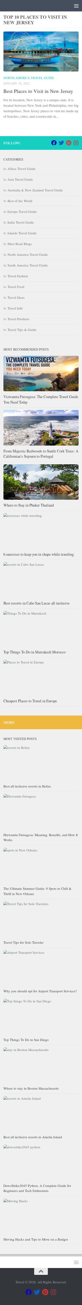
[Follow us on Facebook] (54, 142)
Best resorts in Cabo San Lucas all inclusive (36, 603)
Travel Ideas (16, 297)
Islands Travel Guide (22, 233)
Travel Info (15, 308)
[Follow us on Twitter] (61, 142)
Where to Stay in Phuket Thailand (28, 505)
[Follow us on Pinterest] (68, 142)
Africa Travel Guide (22, 168)
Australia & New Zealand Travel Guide (35, 190)
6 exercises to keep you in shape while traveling (38, 554)
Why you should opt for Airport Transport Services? (40, 991)
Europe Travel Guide (22, 211)
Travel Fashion (18, 276)
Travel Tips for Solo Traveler (23, 942)
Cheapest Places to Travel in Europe (30, 700)
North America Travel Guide (28, 78)
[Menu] (76, 5)
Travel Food (16, 286)
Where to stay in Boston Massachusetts (31, 1088)
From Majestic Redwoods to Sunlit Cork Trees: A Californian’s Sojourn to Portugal (40, 453)
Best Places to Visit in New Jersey (38, 91)
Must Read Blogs (20, 243)
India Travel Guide (21, 222)
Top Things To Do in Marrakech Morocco (34, 652)
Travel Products (18, 319)
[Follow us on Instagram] (76, 142)
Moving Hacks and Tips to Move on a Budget (35, 1239)
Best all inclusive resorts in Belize (27, 786)
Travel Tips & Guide (22, 329)
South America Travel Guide (28, 265)
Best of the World (20, 200)
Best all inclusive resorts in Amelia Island (32, 1137)
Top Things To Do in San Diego (26, 1039)
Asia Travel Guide (20, 179)
